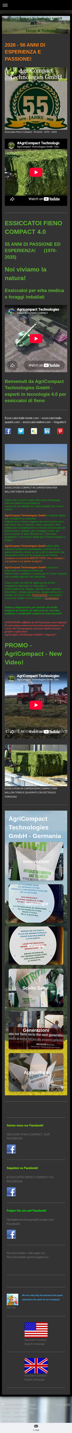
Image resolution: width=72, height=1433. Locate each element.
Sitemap (30, 1404)
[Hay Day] (12, 1299)
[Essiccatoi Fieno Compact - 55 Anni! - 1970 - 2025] (36, 98)
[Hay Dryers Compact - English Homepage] (36, 1330)
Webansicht (62, 1404)
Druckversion (14, 1404)
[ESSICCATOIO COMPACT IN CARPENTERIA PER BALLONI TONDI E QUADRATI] (36, 464)
